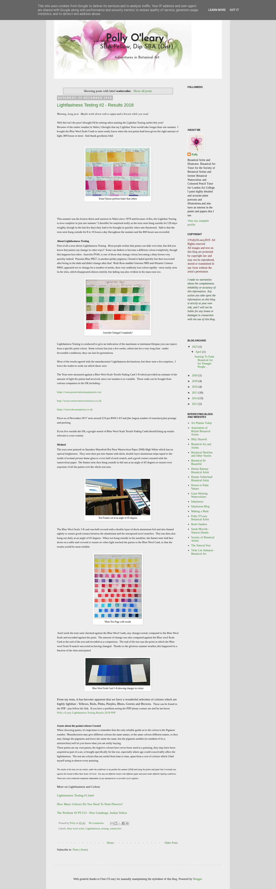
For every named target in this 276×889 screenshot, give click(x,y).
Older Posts (171, 842)
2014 (195, 398)
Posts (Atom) (80, 849)
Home (110, 842)
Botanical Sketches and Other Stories (202, 454)
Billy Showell (199, 439)
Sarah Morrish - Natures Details (200, 531)
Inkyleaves (197, 501)
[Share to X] (120, 823)
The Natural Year (201, 545)
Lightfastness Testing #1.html (75, 795)
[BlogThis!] (116, 823)
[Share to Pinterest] (127, 823)
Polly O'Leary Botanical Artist (200, 518)
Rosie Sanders (199, 524)
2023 (195, 346)
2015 (195, 392)
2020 (195, 375)
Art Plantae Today (201, 422)
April (198, 351)
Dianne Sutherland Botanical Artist (201, 478)
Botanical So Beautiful (198, 462)
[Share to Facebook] (123, 823)
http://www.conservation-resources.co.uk (79, 400)
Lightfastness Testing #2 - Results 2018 (95, 105)
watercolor (115, 828)
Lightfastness (92, 828)
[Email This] (112, 823)
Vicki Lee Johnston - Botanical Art (203, 552)
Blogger (197, 879)
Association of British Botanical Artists (200, 431)
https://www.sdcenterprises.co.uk (75, 409)
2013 (195, 403)
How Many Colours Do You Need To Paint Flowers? (90, 804)
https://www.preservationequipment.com (79, 392)
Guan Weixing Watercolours (199, 495)
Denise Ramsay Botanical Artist (200, 470)
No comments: (97, 823)
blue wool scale (75, 828)
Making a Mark (200, 511)
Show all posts (143, 91)
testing (105, 828)
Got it (234, 10)
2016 (195, 386)
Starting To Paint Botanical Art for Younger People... (204, 361)
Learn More (217, 10)
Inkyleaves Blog (200, 506)
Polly (195, 154)
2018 (195, 381)
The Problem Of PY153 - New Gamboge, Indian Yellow (92, 812)
